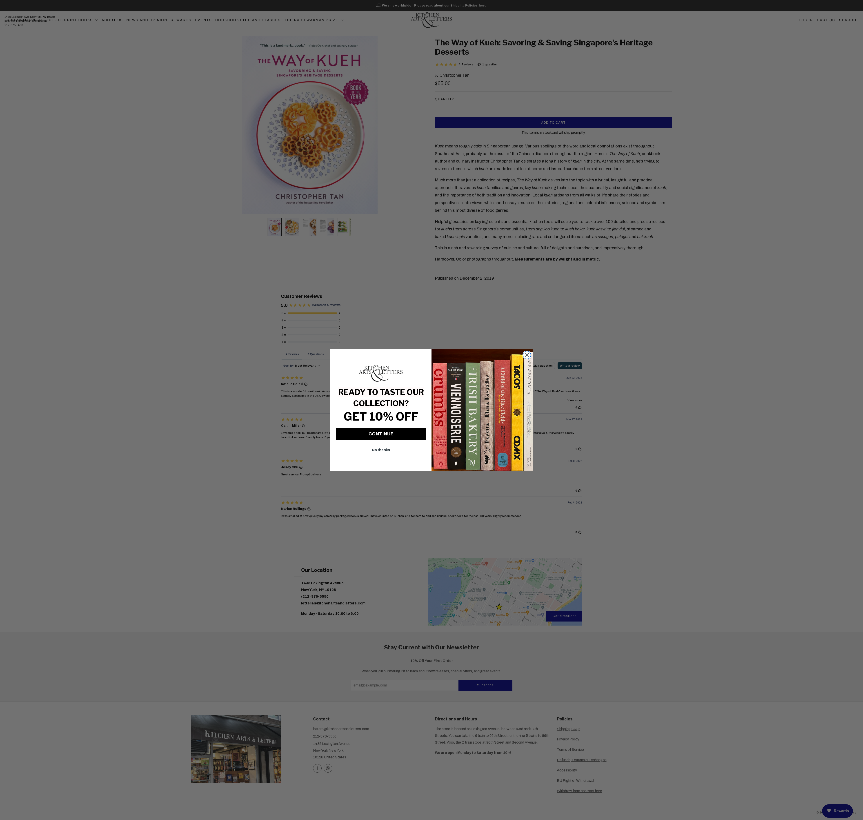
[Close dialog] (527, 355)
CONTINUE (381, 433)
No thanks (381, 450)
